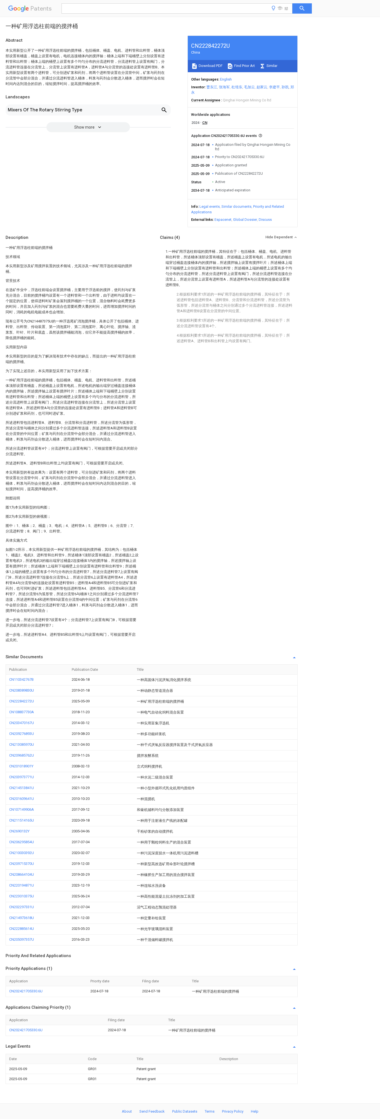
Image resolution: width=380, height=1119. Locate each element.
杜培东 (236, 87)
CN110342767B (21, 679)
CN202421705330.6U (26, 991)
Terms (209, 1111)
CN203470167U (21, 723)
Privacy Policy (232, 1111)
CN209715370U (21, 864)
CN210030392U (21, 853)
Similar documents (236, 206)
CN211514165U (21, 820)
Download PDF (210, 66)
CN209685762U (21, 755)
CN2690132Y (19, 831)
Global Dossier (245, 219)
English (226, 79)
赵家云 (261, 87)
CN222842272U (21, 701)
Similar (271, 66)
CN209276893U (21, 734)
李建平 (274, 87)
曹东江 (211, 87)
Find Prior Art (244, 66)
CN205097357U (21, 939)
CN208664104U (21, 874)
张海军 (224, 87)
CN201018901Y (21, 766)
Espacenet (222, 219)
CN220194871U (21, 885)
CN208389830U (21, 690)
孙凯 (285, 87)
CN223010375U (21, 896)
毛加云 (249, 87)
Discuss (265, 219)
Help (254, 1111)
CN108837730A (21, 712)
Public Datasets (184, 1111)
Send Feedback (152, 1111)
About (127, 1111)
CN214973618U (21, 918)
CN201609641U (21, 799)
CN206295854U (21, 842)
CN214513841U (21, 788)
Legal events (209, 206)
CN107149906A (21, 809)
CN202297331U (21, 907)
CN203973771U (21, 777)
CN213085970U (21, 744)
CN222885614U (21, 929)
